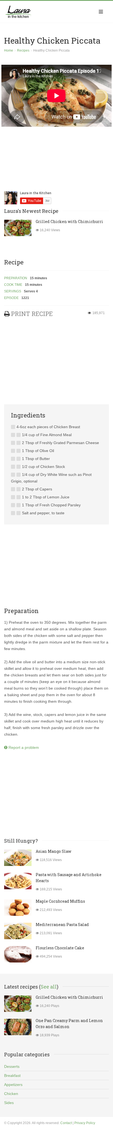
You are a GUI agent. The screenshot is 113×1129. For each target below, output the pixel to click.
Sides (9, 1102)
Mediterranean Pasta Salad (62, 924)
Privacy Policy (84, 1123)
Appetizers (13, 1084)
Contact (66, 1123)
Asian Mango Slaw (53, 851)
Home (8, 50)
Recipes (23, 50)
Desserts (11, 1066)
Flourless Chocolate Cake (60, 947)
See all (49, 986)
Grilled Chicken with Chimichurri (69, 221)
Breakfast (12, 1075)
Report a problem (23, 747)
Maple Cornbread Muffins (60, 901)
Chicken (11, 1093)
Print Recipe (32, 314)
